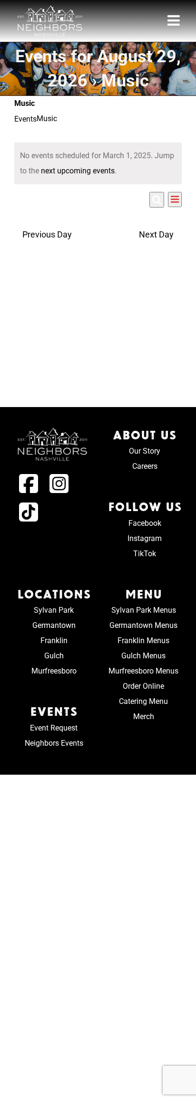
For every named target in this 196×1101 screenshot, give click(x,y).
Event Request (54, 727)
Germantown (54, 625)
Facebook (144, 523)
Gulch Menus (143, 655)
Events (25, 118)
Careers (144, 466)
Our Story (144, 451)
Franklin (54, 640)
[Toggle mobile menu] (174, 20)
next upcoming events (78, 170)
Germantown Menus (143, 625)
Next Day (156, 234)
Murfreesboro (54, 670)
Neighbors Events (54, 743)
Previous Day (46, 234)
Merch (143, 716)
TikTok (144, 553)
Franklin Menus (143, 640)
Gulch (54, 655)
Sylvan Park (54, 610)
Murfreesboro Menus (143, 670)
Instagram (144, 538)
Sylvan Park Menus (143, 610)
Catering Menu (143, 701)
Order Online (143, 686)
